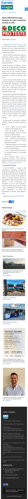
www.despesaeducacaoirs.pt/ (14, 162)
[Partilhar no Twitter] (12, 201)
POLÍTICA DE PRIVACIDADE (12, 491)
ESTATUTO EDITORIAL (11, 490)
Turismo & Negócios (11, 12)
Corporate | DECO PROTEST (17, 196)
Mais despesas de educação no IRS (17, 44)
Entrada (4, 12)
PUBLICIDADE (20, 490)
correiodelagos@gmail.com (12, 477)
